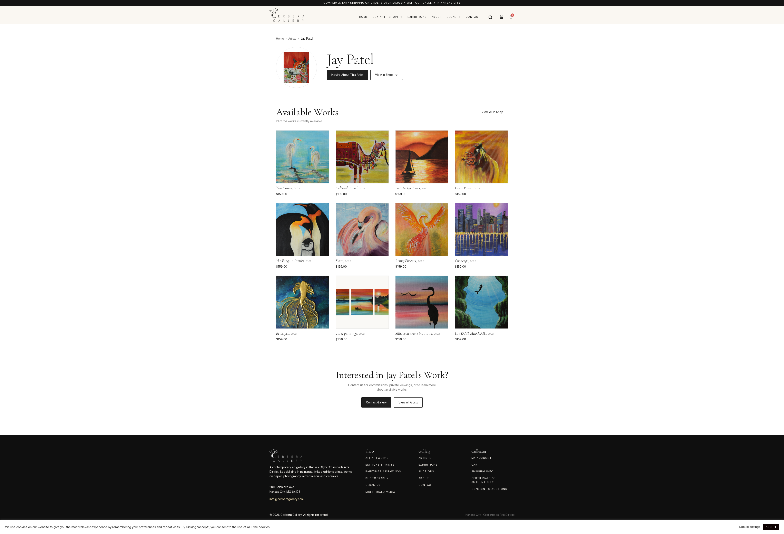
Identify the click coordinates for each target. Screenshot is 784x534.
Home (363, 16)
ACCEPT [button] (771, 526)
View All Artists (408, 402)
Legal (451, 16)
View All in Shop (492, 112)
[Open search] (490, 17)
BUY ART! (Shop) (385, 16)
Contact (473, 16)
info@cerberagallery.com (287, 499)
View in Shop (384, 74)
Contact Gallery (376, 402)
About (437, 16)
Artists (292, 38)
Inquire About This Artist (347, 74)
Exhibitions (417, 16)
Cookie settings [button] (749, 526)
